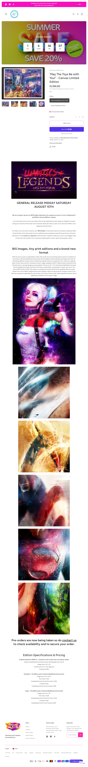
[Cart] (82, 14)
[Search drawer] (74, 14)
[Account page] (78, 14)
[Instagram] (6, 4)
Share (53, 146)
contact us (69, 640)
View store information (56, 143)
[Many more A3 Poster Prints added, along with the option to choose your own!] (44, 4)
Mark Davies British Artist (56, 70)
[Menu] (6, 14)
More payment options (66, 133)
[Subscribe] (80, 734)
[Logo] (14, 14)
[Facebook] (10, 4)
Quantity (52, 117)
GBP (79, 4)
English (7, 748)
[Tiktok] (13, 4)
